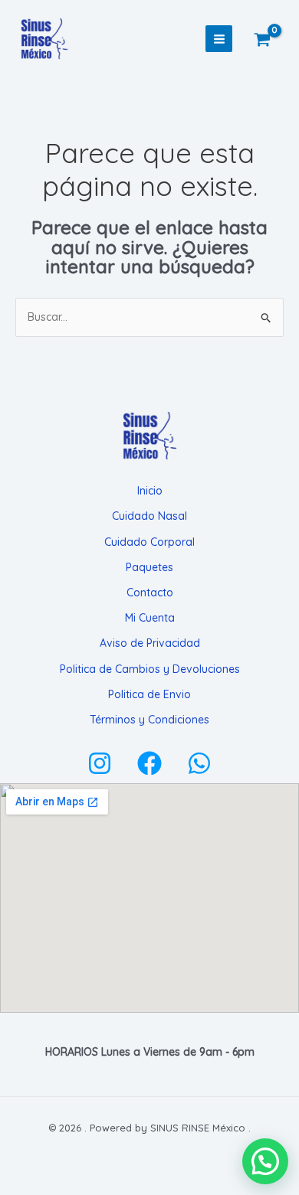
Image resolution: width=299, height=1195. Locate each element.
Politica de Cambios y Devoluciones (150, 669)
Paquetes (149, 567)
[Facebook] (149, 763)
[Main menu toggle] (219, 39)
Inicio (150, 491)
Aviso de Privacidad (150, 643)
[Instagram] (99, 763)
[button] (265, 1161)
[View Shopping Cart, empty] (271, 38)
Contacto (150, 592)
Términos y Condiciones (149, 719)
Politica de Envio (149, 694)
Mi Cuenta (150, 618)
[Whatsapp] (199, 763)
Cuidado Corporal (149, 542)
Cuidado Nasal (149, 516)
